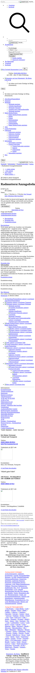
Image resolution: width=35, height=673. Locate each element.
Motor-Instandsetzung (22, 584)
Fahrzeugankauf (13, 137)
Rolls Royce (16, 635)
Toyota (19, 638)
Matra (14, 626)
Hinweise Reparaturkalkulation (10, 412)
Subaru (7, 638)
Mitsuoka (20, 629)
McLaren (8, 628)
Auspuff (15, 575)
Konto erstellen (17, 58)
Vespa (7, 649)
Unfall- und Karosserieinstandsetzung (15, 595)
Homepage (4, 295)
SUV (18, 588)
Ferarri (28, 616)
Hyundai (20, 619)
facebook (11, 7)
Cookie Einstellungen (7, 428)
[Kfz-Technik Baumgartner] (12, 69)
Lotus (24, 624)
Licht (13, 584)
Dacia (27, 614)
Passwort (11, 52)
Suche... (31, 2)
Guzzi (10, 647)
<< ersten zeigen (10, 169)
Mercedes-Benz (17, 628)
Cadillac (7, 612)
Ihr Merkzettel (9, 61)
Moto (6, 647)
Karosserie (8, 582)
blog (6, 155)
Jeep (16, 621)
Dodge (22, 616)
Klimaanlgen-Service (18, 582)
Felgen (11, 118)
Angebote (12, 5)
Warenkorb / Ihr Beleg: (13, 654)
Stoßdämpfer (9, 588)
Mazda (26, 626)
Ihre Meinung (5, 292)
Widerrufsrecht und (7, 402)
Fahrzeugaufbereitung (11, 579)
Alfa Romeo (10, 609)
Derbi (19, 642)
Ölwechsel (14, 586)
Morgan (27, 629)
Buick (19, 610)
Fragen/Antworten (14, 144)
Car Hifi (13, 577)
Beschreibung (9, 218)
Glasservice (22, 579)
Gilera (13, 643)
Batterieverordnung (7, 395)
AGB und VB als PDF (8, 398)
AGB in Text (5, 400)
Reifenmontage (13, 120)
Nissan (15, 631)
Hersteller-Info (9, 220)
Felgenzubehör (13, 123)
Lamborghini (15, 623)
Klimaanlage (16, 149)
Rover (24, 635)
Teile (6, 127)
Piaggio (16, 647)
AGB (2, 419)
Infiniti (27, 619)
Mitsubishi (12, 629)
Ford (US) (17, 617)
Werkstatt (7, 102)
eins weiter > (9, 172)
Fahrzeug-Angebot (14, 134)
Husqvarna (8, 645)
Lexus (12, 624)
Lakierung (8, 584)
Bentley (7, 610)
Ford (11, 617)
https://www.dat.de (20, 520)
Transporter (24, 588)
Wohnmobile (9, 589)
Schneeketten (13, 121)
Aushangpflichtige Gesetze (9, 409)
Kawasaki (16, 645)
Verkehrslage (5, 407)
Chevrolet (8, 614)
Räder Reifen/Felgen (11, 113)
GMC (24, 617)
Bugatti (13, 610)
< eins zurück (9, 171)
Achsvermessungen (11, 574)
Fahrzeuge (8, 130)
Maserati (8, 626)
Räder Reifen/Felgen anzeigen (18, 114)
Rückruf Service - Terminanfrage (11, 423)
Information (8, 141)
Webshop (4, 671)
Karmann (23, 621)
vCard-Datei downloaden (8, 468)
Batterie (14, 148)
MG (24, 628)
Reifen (11, 116)
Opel (28, 631)
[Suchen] (19, 37)
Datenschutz (4, 426)
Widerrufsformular (6, 403)
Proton (27, 633)
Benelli (7, 642)
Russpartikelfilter (24, 575)
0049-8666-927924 (17, 210)
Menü (3, 88)
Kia (28, 621)
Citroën (21, 614)
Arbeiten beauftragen (15, 106)
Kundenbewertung (10, 222)
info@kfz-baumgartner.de (9, 444)
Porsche (21, 633)
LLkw (15, 589)
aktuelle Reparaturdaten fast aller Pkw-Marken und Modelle (16, 591)
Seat (7, 636)
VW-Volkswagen (15, 640)
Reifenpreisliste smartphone (9, 410)
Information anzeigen (15, 142)
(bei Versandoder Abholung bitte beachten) (18, 195)
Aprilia (24, 640)
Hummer (14, 619)
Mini (6, 629)
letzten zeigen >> (10, 174)
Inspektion (8, 581)
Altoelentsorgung (6, 396)
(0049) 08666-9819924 (8, 442)
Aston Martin (19, 609)
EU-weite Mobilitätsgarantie (17, 601)
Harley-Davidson (22, 643)
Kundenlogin (9, 44)
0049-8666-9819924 (20, 73)
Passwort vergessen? (18, 60)
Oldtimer (7, 586)
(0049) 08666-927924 (7, 484)
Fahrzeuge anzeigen (15, 132)
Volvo (7, 640)
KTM (23, 645)
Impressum (4, 393)
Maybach (20, 626)
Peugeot (8, 633)
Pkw (15, 588)
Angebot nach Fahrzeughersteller (19, 109)
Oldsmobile (22, 631)
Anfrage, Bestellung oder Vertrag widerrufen (14, 669)
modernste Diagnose (18, 581)
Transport (7, 101)
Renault (8, 635)
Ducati (24, 642)
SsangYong (24, 636)
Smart (18, 636)
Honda (7, 619)
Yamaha (12, 649)
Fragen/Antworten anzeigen (21, 146)
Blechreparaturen (13, 595)
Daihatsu (15, 616)
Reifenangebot (5, 417)
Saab (28, 635)
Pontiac (15, 633)
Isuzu (7, 621)
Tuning (16, 593)
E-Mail (11, 50)
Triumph (22, 647)
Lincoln (18, 624)
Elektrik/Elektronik (23, 577)
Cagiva (13, 642)
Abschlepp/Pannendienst (12, 99)
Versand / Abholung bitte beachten (11, 405)
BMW (25, 610)
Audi (27, 609)
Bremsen (7, 577)
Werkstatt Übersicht (15, 108)
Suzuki (13, 638)
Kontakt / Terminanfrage (8, 421)
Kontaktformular (6, 389)
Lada (8, 623)
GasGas (7, 643)
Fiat (7, 617)
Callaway (15, 612)
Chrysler (15, 614)
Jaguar (12, 621)
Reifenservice (22, 586)
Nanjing (8, 631)
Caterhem (22, 612)
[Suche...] (24, 2)
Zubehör (19, 603)
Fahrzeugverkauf (14, 135)
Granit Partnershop (10, 128)
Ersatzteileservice (20, 600)
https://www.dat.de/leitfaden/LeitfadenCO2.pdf (10, 525)
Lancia (22, 623)
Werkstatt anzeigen (14, 104)
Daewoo (9, 616)
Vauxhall (25, 638)
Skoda (12, 636)
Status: (3, 192)
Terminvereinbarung (7, 391)
